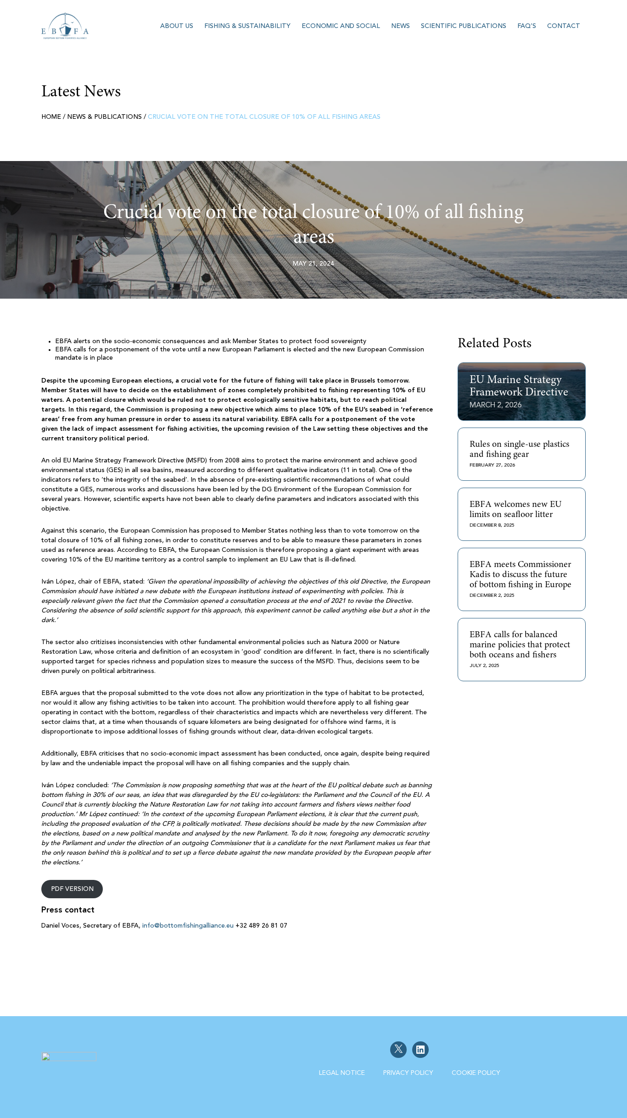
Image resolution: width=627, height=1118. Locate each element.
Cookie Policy (476, 1073)
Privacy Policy (408, 1073)
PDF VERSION (72, 889)
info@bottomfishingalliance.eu (188, 926)
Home (51, 117)
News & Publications (104, 117)
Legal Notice (342, 1073)
